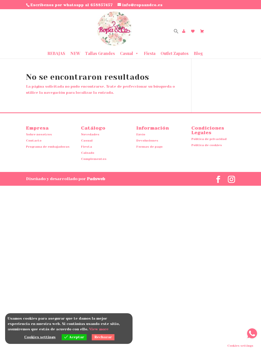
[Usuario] (183, 31)
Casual (126, 53)
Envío (140, 134)
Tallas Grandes (100, 53)
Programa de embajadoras (48, 146)
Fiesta (149, 53)
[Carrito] (202, 31)
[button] (176, 32)
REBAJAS (56, 53)
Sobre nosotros (39, 134)
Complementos (94, 159)
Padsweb (96, 178)
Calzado (87, 153)
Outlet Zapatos (175, 53)
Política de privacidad (209, 139)
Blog (198, 53)
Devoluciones (147, 140)
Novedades (90, 134)
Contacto (34, 140)
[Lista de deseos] (193, 31)
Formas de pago (149, 146)
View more (99, 329)
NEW (75, 53)
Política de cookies (206, 145)
